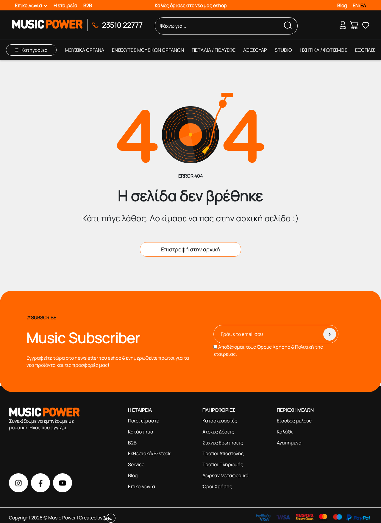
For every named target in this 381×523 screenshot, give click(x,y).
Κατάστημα (140, 431)
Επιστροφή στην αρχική (190, 249)
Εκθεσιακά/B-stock (149, 453)
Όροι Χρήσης (217, 486)
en (356, 5)
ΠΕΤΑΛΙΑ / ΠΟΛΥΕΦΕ (213, 50)
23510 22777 (122, 25)
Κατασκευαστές (219, 420)
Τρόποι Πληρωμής (222, 464)
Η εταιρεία (65, 5)
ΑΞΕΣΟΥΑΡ (255, 50)
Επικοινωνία (141, 486)
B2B (87, 5)
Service (136, 464)
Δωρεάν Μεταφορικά (225, 475)
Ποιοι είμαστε (143, 420)
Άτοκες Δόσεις (218, 431)
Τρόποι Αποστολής (223, 453)
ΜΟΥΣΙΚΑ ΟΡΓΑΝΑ (84, 50)
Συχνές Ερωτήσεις (222, 442)
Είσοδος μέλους (294, 420)
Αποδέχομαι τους (268, 350)
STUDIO (283, 50)
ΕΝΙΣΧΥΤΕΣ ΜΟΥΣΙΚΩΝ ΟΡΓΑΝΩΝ (148, 50)
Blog (342, 5)
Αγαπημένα (289, 442)
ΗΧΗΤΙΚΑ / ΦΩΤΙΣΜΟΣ (323, 50)
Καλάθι (285, 431)
